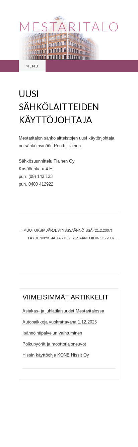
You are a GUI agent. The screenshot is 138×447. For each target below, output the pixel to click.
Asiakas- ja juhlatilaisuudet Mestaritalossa (63, 310)
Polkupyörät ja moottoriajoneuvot (54, 344)
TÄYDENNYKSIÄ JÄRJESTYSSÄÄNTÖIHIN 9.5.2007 (73, 238)
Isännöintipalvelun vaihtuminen (52, 333)
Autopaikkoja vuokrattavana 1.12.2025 (59, 321)
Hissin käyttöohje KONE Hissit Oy (55, 355)
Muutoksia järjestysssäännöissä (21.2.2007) (65, 230)
